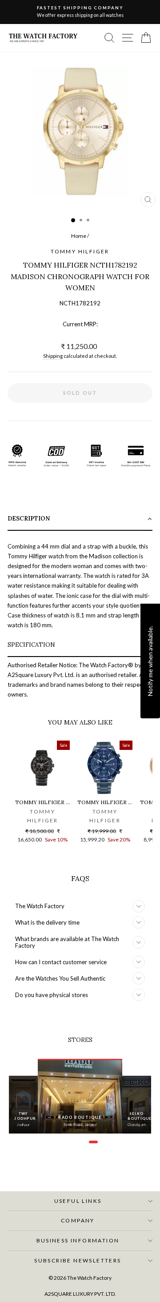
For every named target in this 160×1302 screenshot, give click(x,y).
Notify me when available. (150, 660)
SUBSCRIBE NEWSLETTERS (77, 1260)
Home (78, 235)
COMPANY (78, 1220)
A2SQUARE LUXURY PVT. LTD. (80, 1293)
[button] (80, 519)
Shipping (53, 356)
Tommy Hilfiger (80, 251)
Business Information (78, 1240)
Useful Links (78, 1201)
